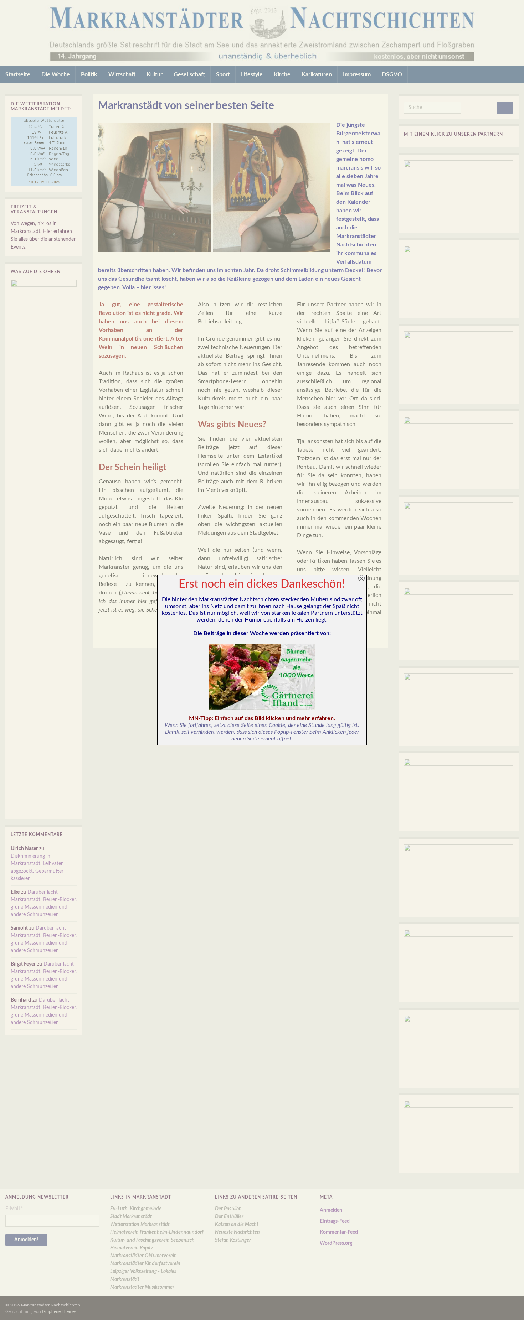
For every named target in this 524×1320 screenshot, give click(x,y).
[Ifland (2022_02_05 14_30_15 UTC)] (262, 677)
